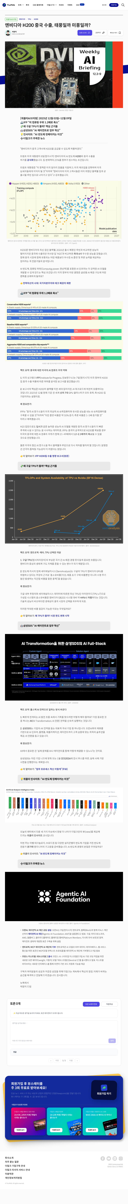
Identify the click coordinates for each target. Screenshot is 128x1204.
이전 (57, 1060)
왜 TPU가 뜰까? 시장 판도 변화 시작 (52, 615)
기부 (54, 947)
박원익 (14, 32)
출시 (50, 956)
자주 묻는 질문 (12, 1162)
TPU (29, 19)
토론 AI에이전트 (91, 1004)
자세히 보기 (20, 1130)
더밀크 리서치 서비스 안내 (17, 1170)
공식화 (30, 160)
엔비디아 (22, 19)
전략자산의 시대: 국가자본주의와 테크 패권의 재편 (47, 283)
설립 (49, 930)
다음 (71, 1060)
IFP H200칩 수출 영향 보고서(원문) (52, 456)
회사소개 (9, 1158)
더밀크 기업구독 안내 (15, 1166)
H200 (36, 19)
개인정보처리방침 (13, 1178)
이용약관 (9, 1174)
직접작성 (109, 1004)
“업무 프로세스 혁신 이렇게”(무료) (51, 769)
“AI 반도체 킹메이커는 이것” (52, 853)
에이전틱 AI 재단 (35, 934)
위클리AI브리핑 (11, 19)
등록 (112, 1041)
